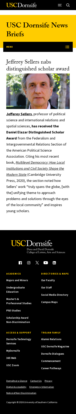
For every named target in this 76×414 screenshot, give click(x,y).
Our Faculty (48, 280)
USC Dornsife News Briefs (37, 30)
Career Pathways (51, 368)
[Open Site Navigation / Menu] (60, 5)
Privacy (48, 380)
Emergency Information (41, 386)
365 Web (11, 358)
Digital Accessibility (16, 386)
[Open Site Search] (68, 5)
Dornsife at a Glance (16, 380)
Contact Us (36, 380)
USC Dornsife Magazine (55, 346)
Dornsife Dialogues (52, 353)
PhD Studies (13, 310)
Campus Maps (49, 302)
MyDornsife (13, 350)
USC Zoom (12, 365)
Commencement (51, 361)
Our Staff (46, 287)
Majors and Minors (17, 280)
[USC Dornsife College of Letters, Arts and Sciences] (21, 6)
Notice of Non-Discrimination (21, 392)
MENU (9, 46)
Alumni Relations (51, 339)
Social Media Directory (54, 295)
